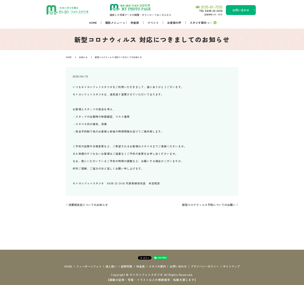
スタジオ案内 (198, 22)
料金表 (135, 22)
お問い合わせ (240, 10)
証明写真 (126, 266)
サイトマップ (231, 266)
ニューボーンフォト (89, 266)
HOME (93, 22)
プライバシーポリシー (205, 266)
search (215, 22)
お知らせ (83, 57)
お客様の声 (174, 22)
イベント (153, 22)
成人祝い (111, 266)
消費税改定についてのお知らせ (88, 205)
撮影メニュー (113, 22)
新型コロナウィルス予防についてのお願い (209, 205)
